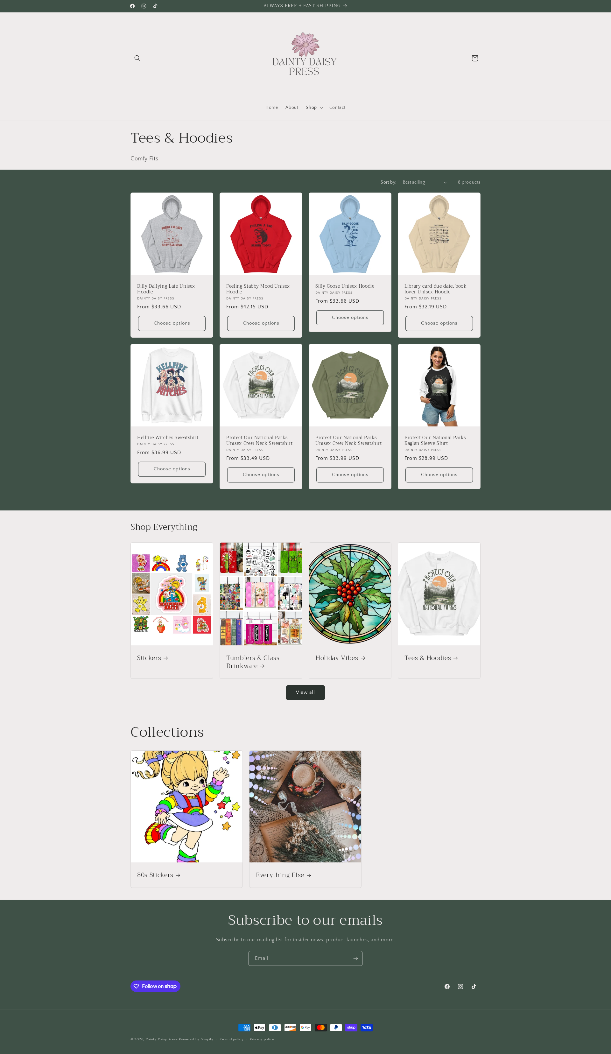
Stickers (149, 658)
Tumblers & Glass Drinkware (253, 662)
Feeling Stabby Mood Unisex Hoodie (258, 289)
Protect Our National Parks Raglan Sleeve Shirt (435, 440)
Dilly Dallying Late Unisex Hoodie (166, 289)
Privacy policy (262, 1039)
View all (305, 692)
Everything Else (280, 875)
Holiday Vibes (336, 658)
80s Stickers (155, 875)
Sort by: (388, 182)
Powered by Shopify (196, 1039)
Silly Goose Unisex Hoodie (345, 286)
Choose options (172, 323)
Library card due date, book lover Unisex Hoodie (435, 289)
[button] (137, 58)
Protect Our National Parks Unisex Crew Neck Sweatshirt (259, 440)
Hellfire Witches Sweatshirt (168, 438)
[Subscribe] (355, 958)
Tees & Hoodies (427, 658)
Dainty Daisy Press (162, 1039)
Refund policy (231, 1039)
